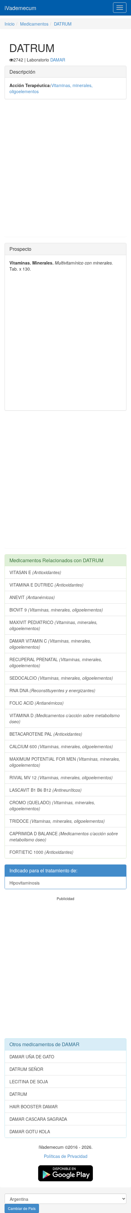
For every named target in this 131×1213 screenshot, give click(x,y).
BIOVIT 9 (56, 610)
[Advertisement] (65, 171)
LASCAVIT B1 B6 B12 (45, 790)
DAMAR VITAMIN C (50, 644)
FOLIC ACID (36, 703)
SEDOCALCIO (61, 678)
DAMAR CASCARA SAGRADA (38, 1119)
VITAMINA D (64, 718)
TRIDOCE (57, 821)
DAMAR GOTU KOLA (29, 1131)
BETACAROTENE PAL (45, 734)
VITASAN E (35, 572)
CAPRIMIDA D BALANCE (63, 836)
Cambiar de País (22, 1208)
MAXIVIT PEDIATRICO (53, 625)
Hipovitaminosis (24, 883)
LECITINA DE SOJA (28, 1081)
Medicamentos (34, 24)
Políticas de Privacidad (65, 1156)
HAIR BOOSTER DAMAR (33, 1106)
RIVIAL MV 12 (61, 777)
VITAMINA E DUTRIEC (46, 585)
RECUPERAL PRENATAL (55, 662)
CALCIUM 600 (61, 746)
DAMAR (57, 60)
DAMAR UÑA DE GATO (31, 1056)
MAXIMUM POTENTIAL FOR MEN (64, 762)
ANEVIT (32, 597)
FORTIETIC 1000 (41, 852)
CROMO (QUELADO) (52, 805)
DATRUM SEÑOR (26, 1069)
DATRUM (63, 24)
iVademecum (20, 8)
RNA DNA (52, 690)
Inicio (10, 24)
